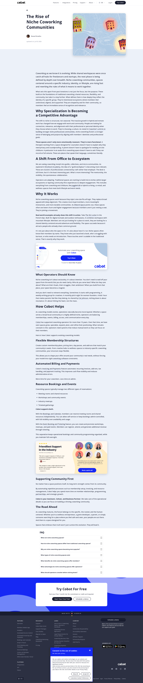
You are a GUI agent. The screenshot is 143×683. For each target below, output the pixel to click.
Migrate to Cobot (41, 634)
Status (19, 670)
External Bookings (22, 650)
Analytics (20, 630)
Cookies (124, 678)
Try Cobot (120, 3)
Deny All (75, 674)
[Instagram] (121, 669)
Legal (101, 678)
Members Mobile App (23, 627)
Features (56, 3)
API (18, 667)
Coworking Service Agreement (59, 630)
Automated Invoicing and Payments (24, 636)
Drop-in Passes (21, 642)
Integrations (66, 3)
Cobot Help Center (41, 626)
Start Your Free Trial (62, 599)
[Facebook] (116, 669)
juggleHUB (76, 185)
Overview (20, 623)
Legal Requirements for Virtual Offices (61, 635)
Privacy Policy (117, 678)
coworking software (60, 358)
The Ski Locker (91, 215)
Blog (37, 637)
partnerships (41, 494)
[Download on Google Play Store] (120, 646)
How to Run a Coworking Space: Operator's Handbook (61, 625)
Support (82, 3)
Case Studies (39, 631)
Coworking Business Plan (61, 638)
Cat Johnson (83, 298)
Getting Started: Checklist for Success (61, 642)
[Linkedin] (124, 669)
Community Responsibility (80, 629)
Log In (110, 3)
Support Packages (41, 629)
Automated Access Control (25, 633)
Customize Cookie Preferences (80, 678)
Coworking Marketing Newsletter (42, 640)
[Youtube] (112, 669)
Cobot (38, 322)
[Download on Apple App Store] (107, 646)
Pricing (75, 3)
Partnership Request (79, 639)
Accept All (86, 674)
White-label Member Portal (25, 657)
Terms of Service (108, 678)
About (91, 3)
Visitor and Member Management (23, 653)
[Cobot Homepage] (21, 2)
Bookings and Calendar (52, 414)
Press (74, 626)
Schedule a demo (82, 599)
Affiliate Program (78, 637)
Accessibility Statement (79, 631)
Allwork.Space (79, 205)
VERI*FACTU (76, 642)
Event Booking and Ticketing (54, 424)
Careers (75, 634)
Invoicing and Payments (51, 369)
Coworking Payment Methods (60, 646)
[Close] (90, 650)
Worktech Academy (52, 167)
